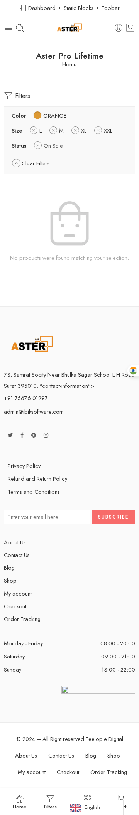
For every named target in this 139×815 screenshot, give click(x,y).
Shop (10, 580)
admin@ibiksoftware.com (34, 412)
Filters (21, 95)
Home (69, 64)
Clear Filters (36, 163)
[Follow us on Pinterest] (33, 435)
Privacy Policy (24, 466)
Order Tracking (22, 619)
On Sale (53, 145)
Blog (9, 568)
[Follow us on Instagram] (46, 435)
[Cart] (130, 27)
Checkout (15, 606)
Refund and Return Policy (37, 479)
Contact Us (17, 555)
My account (18, 593)
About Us (15, 542)
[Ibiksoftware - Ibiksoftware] (69, 28)
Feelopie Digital (104, 739)
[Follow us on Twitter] (10, 435)
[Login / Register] (119, 28)
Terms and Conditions (34, 492)
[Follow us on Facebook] (22, 435)
